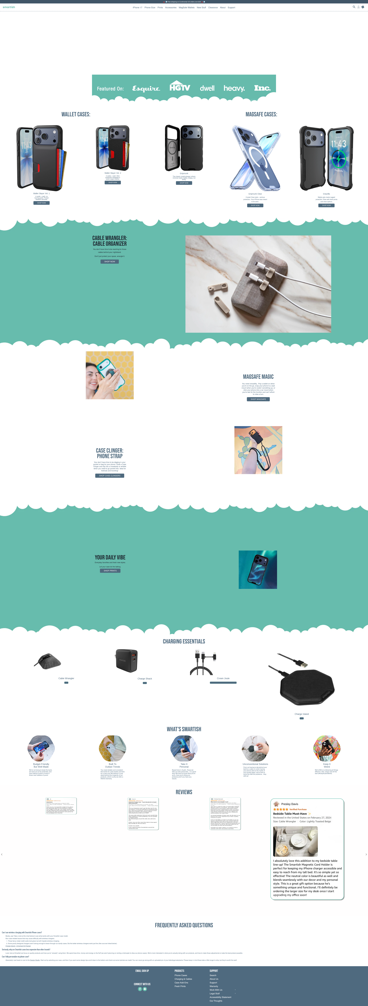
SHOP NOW (41, 203)
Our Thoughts (216, 1001)
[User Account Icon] (358, 7)
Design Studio (35, 960)
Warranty (214, 986)
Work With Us (216, 990)
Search (213, 976)
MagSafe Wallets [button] (187, 7)
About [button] (222, 7)
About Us (214, 979)
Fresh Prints (180, 986)
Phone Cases (181, 976)
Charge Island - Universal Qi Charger (18, 946)
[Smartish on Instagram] (145, 990)
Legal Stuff (215, 994)
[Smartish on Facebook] (140, 990)
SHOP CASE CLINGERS (109, 476)
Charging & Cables (183, 979)
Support (213, 983)
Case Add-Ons (181, 983)
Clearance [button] (213, 7)
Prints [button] (160, 7)
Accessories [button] (171, 7)
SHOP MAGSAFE (258, 399)
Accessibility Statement (220, 997)
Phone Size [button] (150, 7)
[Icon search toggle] (354, 7)
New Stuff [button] (201, 7)
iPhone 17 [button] (137, 7)
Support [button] (231, 7)
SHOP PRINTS (110, 571)
